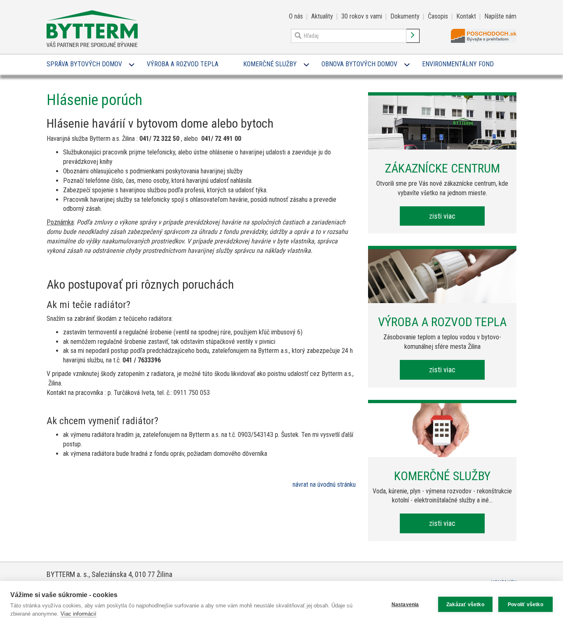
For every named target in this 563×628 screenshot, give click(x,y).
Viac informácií (78, 614)
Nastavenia (405, 604)
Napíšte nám (500, 16)
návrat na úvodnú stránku (324, 484)
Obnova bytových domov (359, 64)
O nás (296, 16)
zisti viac (442, 216)
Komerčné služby (270, 64)
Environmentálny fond (458, 64)
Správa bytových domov (84, 64)
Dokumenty (405, 16)
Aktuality (322, 16)
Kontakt (466, 16)
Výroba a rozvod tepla (182, 64)
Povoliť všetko (525, 604)
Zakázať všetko (465, 604)
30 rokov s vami (361, 16)
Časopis (438, 16)
